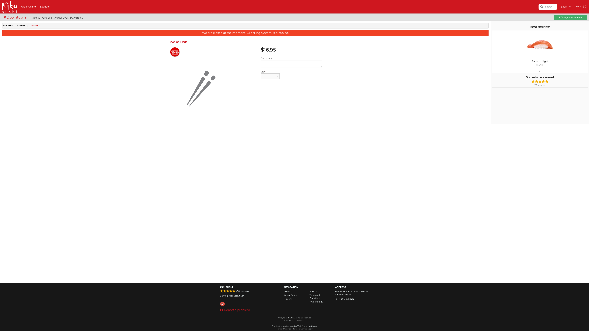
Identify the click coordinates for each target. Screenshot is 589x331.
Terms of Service (300, 329)
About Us (314, 291)
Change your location (571, 17)
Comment (266, 58)
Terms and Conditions (315, 296)
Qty (263, 71)
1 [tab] (539, 71)
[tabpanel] (539, 51)
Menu (287, 291)
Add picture (175, 52)
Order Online (28, 6)
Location (45, 6)
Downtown (16, 17)
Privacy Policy (316, 302)
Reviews (288, 299)
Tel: (344, 299)
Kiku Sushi (226, 287)
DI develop (299, 320)
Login (564, 6)
